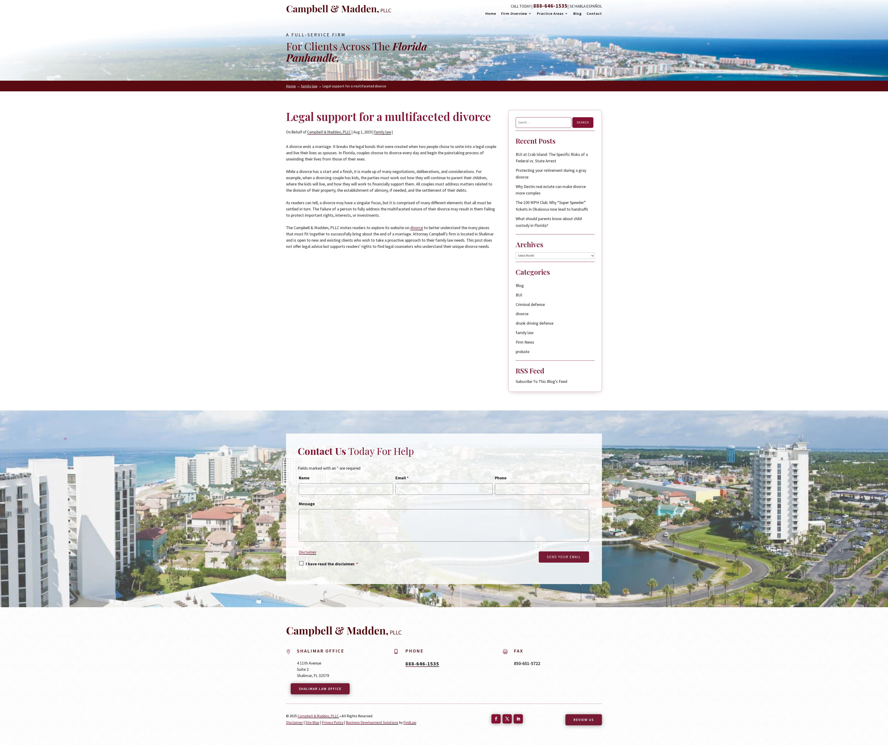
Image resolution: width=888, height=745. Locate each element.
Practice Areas (550, 14)
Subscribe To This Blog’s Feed (541, 381)
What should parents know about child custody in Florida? (549, 222)
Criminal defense (530, 304)
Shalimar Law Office (320, 689)
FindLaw (409, 722)
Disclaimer (307, 552)
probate (522, 351)
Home (490, 14)
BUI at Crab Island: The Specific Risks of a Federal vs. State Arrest (552, 158)
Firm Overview (514, 14)
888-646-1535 (550, 5)
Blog (577, 14)
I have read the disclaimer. (332, 563)
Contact (594, 14)
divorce (416, 227)
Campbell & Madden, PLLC (329, 132)
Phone (500, 477)
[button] (882, 740)
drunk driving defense (534, 323)
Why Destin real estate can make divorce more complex (551, 190)
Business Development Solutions (372, 722)
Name (304, 477)
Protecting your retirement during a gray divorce (551, 174)
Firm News (525, 342)
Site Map (312, 722)
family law (382, 132)
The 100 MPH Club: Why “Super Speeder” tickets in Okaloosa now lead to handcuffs (552, 206)
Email (402, 477)
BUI (519, 295)
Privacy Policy (332, 722)
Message (307, 503)
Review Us (584, 719)
